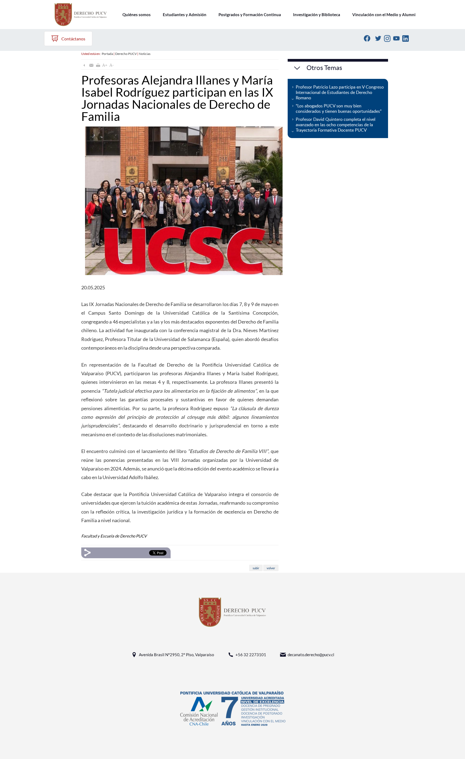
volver (271, 568)
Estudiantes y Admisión (184, 14)
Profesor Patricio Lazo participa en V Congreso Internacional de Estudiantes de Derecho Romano (340, 92)
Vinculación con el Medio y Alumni (383, 14)
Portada (107, 54)
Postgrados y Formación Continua (250, 14)
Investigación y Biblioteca (316, 14)
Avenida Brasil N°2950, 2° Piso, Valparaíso (176, 654)
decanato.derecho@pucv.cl (311, 654)
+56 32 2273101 (250, 654)
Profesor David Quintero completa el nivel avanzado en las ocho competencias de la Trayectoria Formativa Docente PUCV (335, 124)
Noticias (144, 54)
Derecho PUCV (126, 54)
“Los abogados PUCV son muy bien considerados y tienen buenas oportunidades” (339, 108)
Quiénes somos (136, 14)
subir (256, 568)
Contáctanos (73, 38)
